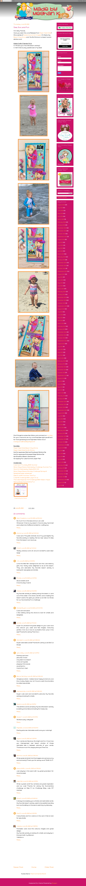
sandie (19, 623)
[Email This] (29, 508)
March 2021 (61, 392)
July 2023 (60, 311)
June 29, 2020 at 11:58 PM (30, 826)
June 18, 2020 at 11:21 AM (28, 548)
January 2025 (61, 259)
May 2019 (60, 456)
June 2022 (60, 349)
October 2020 (61, 407)
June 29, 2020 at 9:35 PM (29, 813)
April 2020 (60, 424)
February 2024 (62, 291)
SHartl (19, 798)
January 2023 (61, 329)
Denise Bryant (21, 608)
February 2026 (62, 222)
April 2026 (60, 216)
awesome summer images (32, 35)
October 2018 (61, 476)
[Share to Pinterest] (33, 508)
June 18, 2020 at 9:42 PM (29, 591)
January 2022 (61, 363)
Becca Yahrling (22, 676)
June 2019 (60, 453)
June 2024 (60, 280)
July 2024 (60, 277)
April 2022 (60, 355)
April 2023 (60, 320)
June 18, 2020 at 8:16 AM (34, 518)
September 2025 (62, 236)
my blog (49, 435)
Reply (18, 527)
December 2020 (62, 401)
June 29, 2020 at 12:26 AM (29, 798)
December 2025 (62, 227)
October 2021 (61, 372)
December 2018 (62, 470)
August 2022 (61, 343)
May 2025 (60, 248)
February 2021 (61, 395)
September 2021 (62, 375)
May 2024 (60, 282)
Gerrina (19, 755)
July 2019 (60, 450)
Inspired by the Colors (21, 498)
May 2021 (60, 387)
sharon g (20, 533)
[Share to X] (31, 508)
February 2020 (62, 430)
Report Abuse (62, 197)
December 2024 (62, 262)
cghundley (20, 653)
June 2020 (60, 418)
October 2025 (61, 233)
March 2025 (61, 254)
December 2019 (62, 436)
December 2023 (62, 297)
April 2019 (60, 459)
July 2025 (60, 242)
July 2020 (60, 416)
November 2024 (62, 265)
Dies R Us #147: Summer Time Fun (25, 475)
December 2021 (62, 366)
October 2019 (61, 442)
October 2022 (61, 337)
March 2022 (61, 358)
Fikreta (19, 578)
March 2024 (61, 288)
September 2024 (62, 271)
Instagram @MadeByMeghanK (24, 441)
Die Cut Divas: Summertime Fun (24, 481)
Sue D (19, 813)
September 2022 (62, 340)
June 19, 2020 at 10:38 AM (32, 640)
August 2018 (61, 482)
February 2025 (62, 256)
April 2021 (60, 389)
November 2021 (62, 369)
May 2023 (60, 317)
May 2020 (60, 421)
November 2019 (62, 439)
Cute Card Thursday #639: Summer (25, 465)
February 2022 (62, 361)
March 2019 (61, 462)
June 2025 (60, 245)
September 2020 (62, 410)
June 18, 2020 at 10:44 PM (35, 608)
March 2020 (61, 427)
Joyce (19, 738)
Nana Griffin (21, 768)
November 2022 (62, 335)
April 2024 (60, 285)
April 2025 (60, 251)
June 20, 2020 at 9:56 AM (35, 676)
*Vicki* (19, 548)
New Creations (22, 518)
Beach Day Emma (20, 37)
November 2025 (62, 230)
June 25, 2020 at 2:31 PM (30, 781)
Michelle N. (20, 640)
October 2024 (61, 268)
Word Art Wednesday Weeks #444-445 (26, 469)
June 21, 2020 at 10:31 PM (30, 717)
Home (33, 867)
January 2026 (61, 225)
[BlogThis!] (30, 508)
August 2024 (61, 274)
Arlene (19, 591)
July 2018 (60, 485)
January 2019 (61, 468)
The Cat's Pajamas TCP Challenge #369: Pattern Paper (32, 479)
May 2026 (60, 213)
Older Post (49, 867)
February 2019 (61, 465)
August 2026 (61, 204)
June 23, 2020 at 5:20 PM (29, 738)
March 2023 (61, 323)
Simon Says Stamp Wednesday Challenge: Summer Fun (33, 467)
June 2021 (60, 384)
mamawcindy (21, 691)
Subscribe (65, 46)
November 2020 (62, 404)
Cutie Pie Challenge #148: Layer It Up (26, 477)
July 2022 (60, 346)
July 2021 (60, 381)
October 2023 (61, 303)
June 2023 (60, 314)
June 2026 (60, 210)
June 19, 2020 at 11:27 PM (31, 653)
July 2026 (60, 207)
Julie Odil (19, 781)
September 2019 (62, 444)
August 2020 (61, 413)
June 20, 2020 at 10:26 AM (34, 691)
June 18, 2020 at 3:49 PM (27, 561)
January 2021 (61, 398)
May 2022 (60, 352)
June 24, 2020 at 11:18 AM (33, 768)
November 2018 (62, 473)
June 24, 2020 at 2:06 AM (30, 755)
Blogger (54, 883)
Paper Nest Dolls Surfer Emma (24, 450)
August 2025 (61, 239)
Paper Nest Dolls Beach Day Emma (26, 448)
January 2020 (61, 433)
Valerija (19, 826)
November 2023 (62, 300)
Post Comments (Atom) (38, 873)
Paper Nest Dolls (45, 33)
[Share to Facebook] (32, 508)
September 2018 (62, 479)
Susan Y (19, 717)
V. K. (18, 561)
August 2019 (61, 447)
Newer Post (18, 867)
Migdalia (19, 727)
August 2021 (61, 378)
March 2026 (61, 219)
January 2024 (61, 294)
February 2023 (62, 326)
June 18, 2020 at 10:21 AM (31, 533)
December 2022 (62, 332)
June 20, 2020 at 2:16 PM (28, 704)
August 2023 (61, 308)
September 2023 (62, 306)
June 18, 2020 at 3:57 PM (29, 578)
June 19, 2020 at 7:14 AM (28, 623)
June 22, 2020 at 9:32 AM (30, 727)
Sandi (19, 704)
